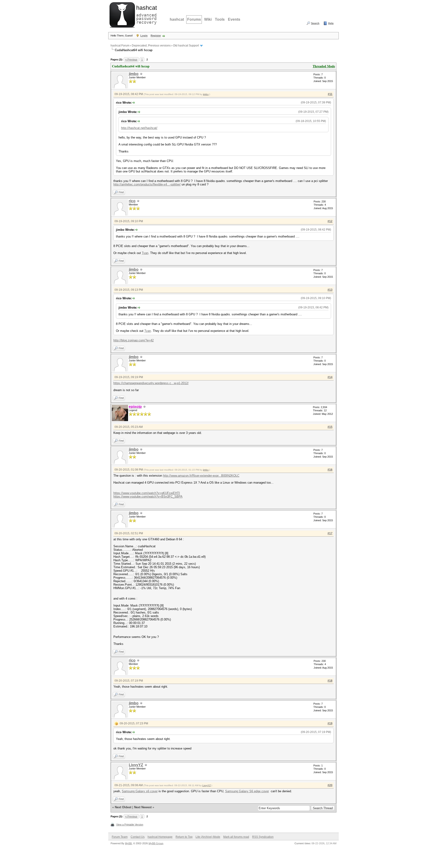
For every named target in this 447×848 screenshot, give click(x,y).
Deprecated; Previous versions (151, 45)
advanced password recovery (145, 14)
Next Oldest (123, 807)
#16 (330, 469)
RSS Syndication (263, 836)
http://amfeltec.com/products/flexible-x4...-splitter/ (147, 184)
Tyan (145, 253)
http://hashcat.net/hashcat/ (139, 128)
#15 (330, 427)
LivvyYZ (136, 765)
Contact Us (138, 836)
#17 (330, 533)
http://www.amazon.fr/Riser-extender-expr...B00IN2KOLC (201, 475)
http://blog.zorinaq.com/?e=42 (133, 340)
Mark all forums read (236, 836)
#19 (330, 723)
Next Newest (143, 807)
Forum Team (120, 836)
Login (144, 35)
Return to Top (184, 836)
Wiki (208, 19)
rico (132, 201)
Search (315, 23)
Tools (220, 19)
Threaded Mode (324, 66)
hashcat (177, 19)
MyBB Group (156, 843)
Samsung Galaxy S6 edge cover (247, 791)
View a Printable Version (129, 824)
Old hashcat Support (186, 45)
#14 (330, 377)
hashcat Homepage (160, 836)
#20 (330, 785)
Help (331, 23)
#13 (330, 289)
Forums (194, 19)
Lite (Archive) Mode (208, 836)
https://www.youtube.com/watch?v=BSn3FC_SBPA (148, 496)
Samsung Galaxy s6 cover (140, 791)
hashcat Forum (120, 45)
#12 (330, 221)
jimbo (134, 74)
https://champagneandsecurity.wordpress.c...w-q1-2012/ (151, 383)
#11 (330, 94)
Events (234, 19)
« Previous (131, 59)
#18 (330, 680)
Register (156, 35)
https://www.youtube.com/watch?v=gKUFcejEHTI (146, 493)
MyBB (128, 843)
